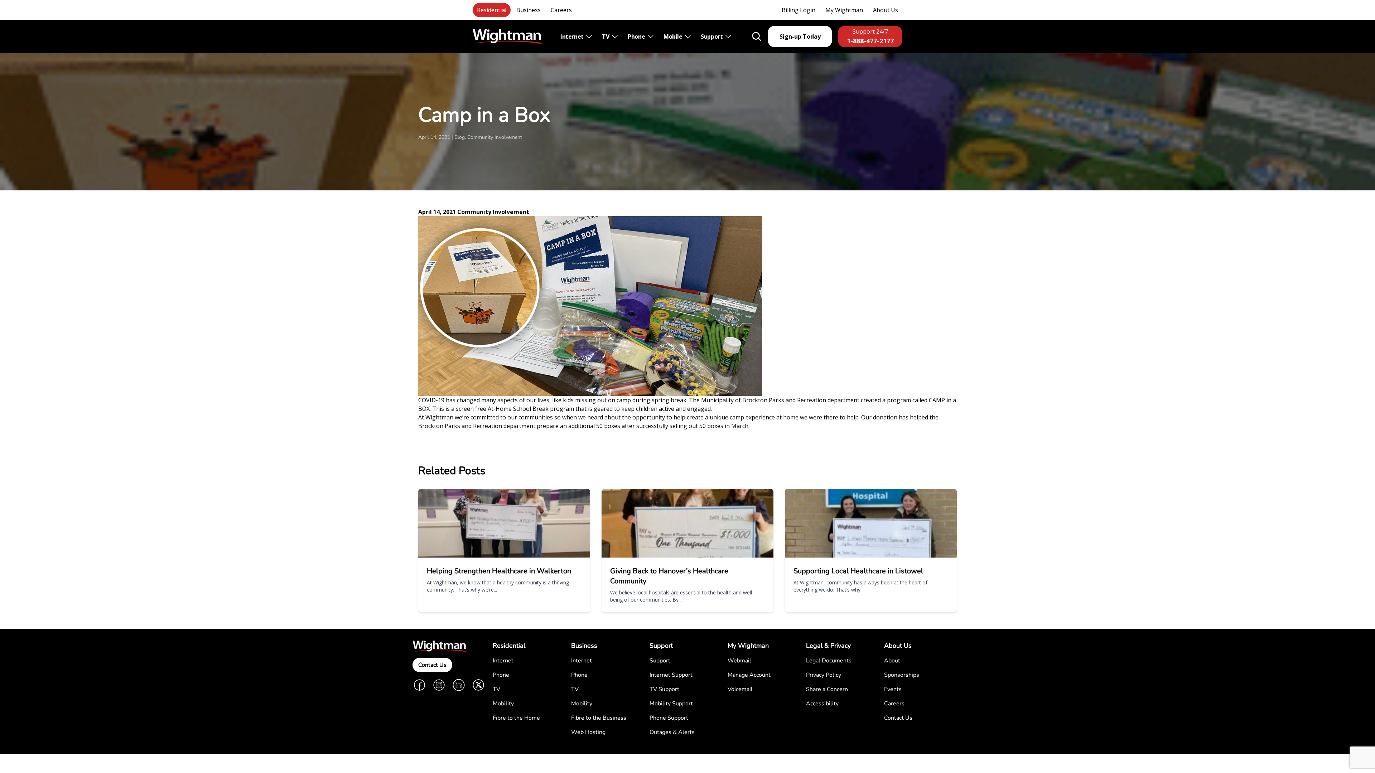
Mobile (674, 36)
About (892, 661)
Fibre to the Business (598, 718)
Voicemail (740, 689)
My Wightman (844, 10)
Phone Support (669, 718)
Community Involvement (494, 137)
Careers (561, 10)
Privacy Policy (823, 675)
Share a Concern (827, 689)
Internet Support (671, 675)
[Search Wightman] (756, 36)
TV (606, 36)
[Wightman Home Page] (507, 36)
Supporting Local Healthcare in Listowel (858, 571)
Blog (459, 137)
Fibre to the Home (516, 718)
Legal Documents (828, 661)
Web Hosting (588, 732)
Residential (491, 10)
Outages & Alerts (672, 732)
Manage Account (749, 675)
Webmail (739, 661)
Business (528, 10)
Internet (572, 36)
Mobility (503, 704)
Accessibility (822, 704)
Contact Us (432, 665)
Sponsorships (901, 675)
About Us (885, 10)
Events (893, 689)
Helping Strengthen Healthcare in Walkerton (499, 571)
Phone (637, 36)
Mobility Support (671, 704)
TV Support (664, 689)
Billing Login (798, 10)
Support (712, 36)
